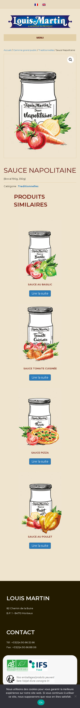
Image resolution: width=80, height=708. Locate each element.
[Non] (75, 696)
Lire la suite (40, 293)
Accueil (7, 50)
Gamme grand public (25, 50)
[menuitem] (36, 5)
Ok (41, 702)
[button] (70, 59)
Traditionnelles (46, 50)
